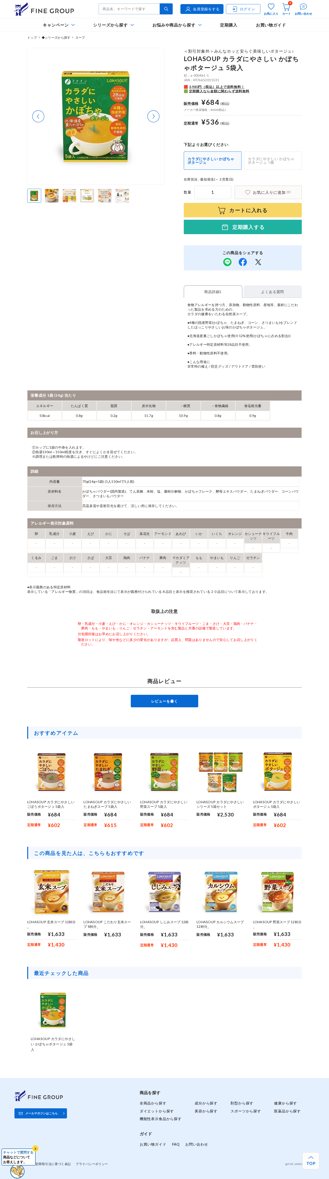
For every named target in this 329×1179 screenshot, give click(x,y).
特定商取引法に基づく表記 (51, 1164)
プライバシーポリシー (92, 1164)
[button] (38, 116)
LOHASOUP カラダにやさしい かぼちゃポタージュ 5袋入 (53, 1044)
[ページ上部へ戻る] (310, 1160)
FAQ (176, 1144)
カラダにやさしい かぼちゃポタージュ (211, 160)
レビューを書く (164, 701)
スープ (80, 37)
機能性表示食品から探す (161, 1118)
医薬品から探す (287, 1111)
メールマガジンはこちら (41, 1113)
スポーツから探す (245, 1111)
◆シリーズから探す (56, 37)
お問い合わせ (196, 1144)
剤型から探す (241, 1103)
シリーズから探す (110, 24)
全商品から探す (153, 1103)
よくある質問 (272, 292)
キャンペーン (56, 24)
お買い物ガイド (271, 24)
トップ (32, 37)
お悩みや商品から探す (174, 24)
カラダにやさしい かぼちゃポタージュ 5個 (271, 160)
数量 (187, 192)
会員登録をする (206, 9)
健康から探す (285, 1103)
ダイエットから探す (157, 1111)
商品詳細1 (213, 292)
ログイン (247, 9)
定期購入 (228, 24)
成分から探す (206, 1103)
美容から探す (206, 1111)
